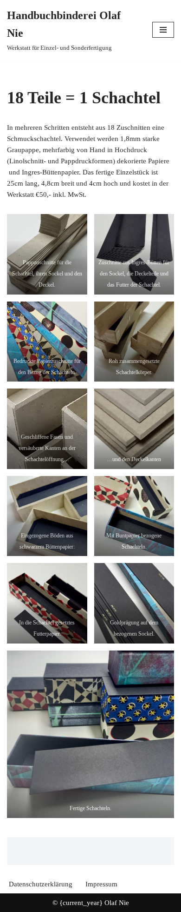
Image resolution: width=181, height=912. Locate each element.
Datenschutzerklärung (40, 884)
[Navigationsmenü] (163, 30)
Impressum (101, 884)
